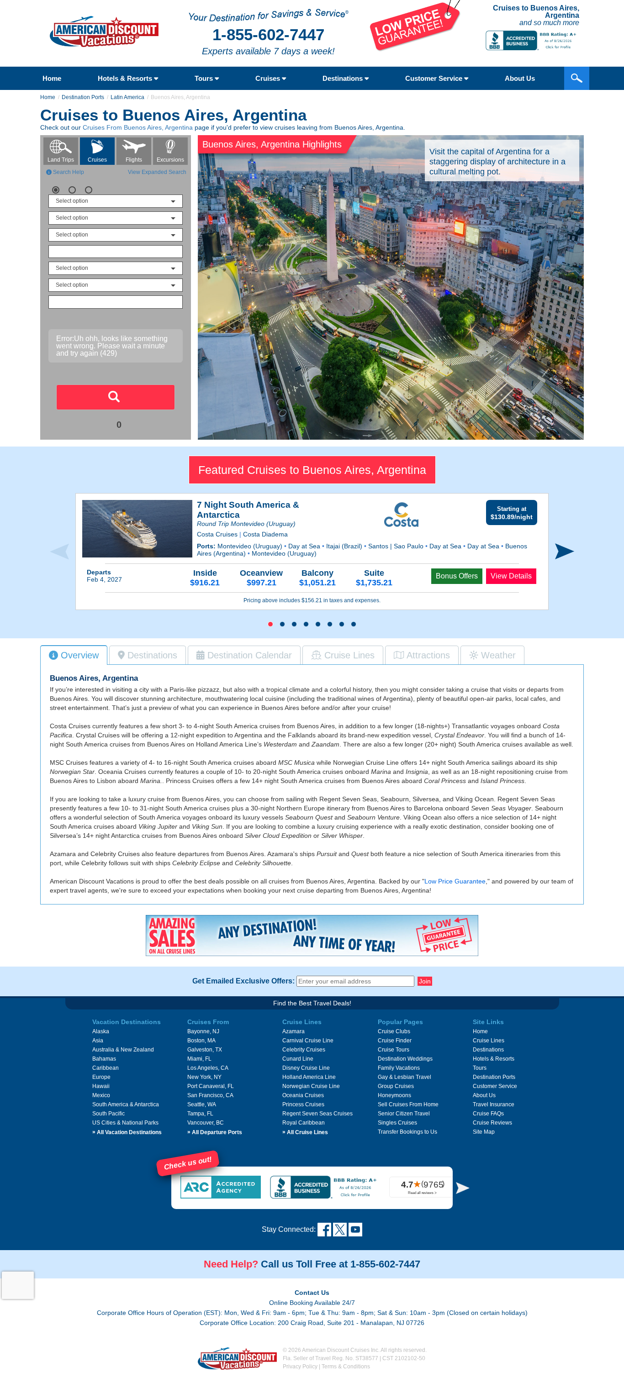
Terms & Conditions (346, 1366)
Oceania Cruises (303, 1095)
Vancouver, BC (205, 1123)
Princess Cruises (303, 1104)
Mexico (101, 1095)
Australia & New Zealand (123, 1049)
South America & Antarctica (125, 1104)
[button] (270, 624)
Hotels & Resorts (126, 78)
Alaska (100, 1031)
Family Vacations (399, 1068)
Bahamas (104, 1059)
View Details (511, 576)
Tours (205, 78)
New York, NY (204, 1077)
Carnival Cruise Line (307, 1040)
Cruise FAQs (488, 1113)
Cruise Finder (395, 1040)
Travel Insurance (493, 1104)
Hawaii (101, 1086)
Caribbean (105, 1068)
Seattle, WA (201, 1104)
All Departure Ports (214, 1132)
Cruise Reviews (492, 1123)
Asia (97, 1040)
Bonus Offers (457, 576)
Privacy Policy (300, 1366)
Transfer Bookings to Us (407, 1132)
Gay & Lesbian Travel (404, 1077)
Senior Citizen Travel (404, 1113)
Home (51, 78)
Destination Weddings (405, 1059)
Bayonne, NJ (203, 1031)
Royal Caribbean (303, 1123)
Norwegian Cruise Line (311, 1086)
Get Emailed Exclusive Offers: (243, 981)
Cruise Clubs (394, 1031)
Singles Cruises (397, 1123)
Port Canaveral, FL (210, 1086)
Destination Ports (83, 97)
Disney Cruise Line (306, 1068)
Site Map (484, 1132)
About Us (520, 78)
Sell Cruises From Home (408, 1104)
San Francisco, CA (210, 1095)
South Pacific (108, 1113)
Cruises (268, 78)
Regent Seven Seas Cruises (317, 1113)
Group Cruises (396, 1086)
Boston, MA (201, 1040)
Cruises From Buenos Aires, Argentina (138, 127)
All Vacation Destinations (127, 1132)
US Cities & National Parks (125, 1123)
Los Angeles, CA (207, 1068)
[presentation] (59, 552)
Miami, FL (199, 1059)
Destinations (344, 78)
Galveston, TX (204, 1049)
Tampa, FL (200, 1113)
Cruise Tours (393, 1049)
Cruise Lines (488, 1040)
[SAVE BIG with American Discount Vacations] (415, 49)
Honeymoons (394, 1095)
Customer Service (434, 78)
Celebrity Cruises (303, 1049)
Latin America (127, 97)
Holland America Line (309, 1077)
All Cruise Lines (305, 1132)
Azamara (293, 1031)
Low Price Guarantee (455, 881)
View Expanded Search (157, 172)
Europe (101, 1077)
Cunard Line (297, 1059)
